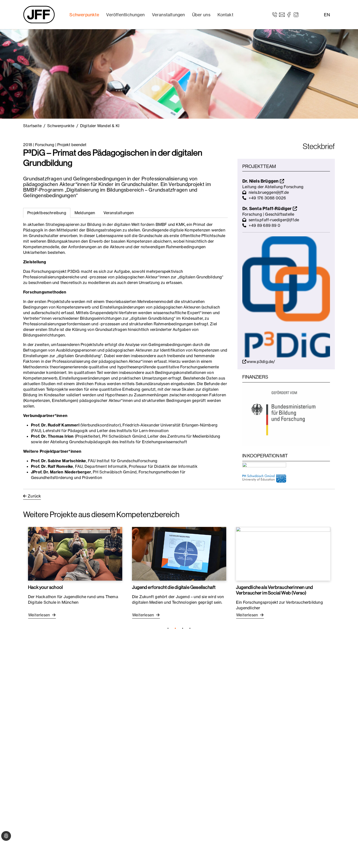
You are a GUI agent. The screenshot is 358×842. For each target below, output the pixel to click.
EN (327, 14)
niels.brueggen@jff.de (269, 192)
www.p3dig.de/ (261, 361)
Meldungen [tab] (85, 212)
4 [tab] (190, 628)
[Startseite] (39, 14)
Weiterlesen (39, 614)
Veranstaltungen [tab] (119, 212)
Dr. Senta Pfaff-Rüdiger (267, 208)
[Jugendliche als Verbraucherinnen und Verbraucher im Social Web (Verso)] (283, 553)
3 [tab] (182, 628)
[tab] (84, 213)
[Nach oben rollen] (347, 831)
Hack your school (45, 587)
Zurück (34, 496)
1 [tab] (168, 628)
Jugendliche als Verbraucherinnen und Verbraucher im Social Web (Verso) (274, 590)
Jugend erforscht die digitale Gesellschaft (174, 587)
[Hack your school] (75, 553)
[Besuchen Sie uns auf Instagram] (296, 14)
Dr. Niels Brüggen (261, 181)
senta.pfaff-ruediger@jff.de (274, 219)
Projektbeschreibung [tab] (46, 212)
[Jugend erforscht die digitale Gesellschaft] (179, 553)
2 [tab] (175, 628)
